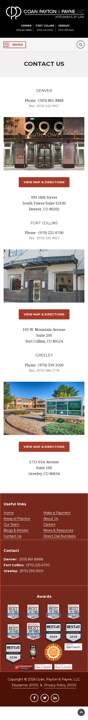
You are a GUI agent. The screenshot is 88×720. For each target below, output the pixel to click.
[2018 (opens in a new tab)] (13, 612)
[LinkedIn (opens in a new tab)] (55, 698)
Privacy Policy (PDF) (60, 685)
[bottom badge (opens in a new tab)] (23, 666)
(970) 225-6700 (45, 27)
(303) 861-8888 (24, 27)
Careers (49, 524)
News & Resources (58, 530)
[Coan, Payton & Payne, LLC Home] (45, 8)
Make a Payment (57, 513)
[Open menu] (14, 44)
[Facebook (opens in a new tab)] (34, 698)
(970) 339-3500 (66, 27)
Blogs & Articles (16, 530)
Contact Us (12, 536)
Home (9, 513)
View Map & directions (44, 182)
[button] (80, 44)
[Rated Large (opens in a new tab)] (73, 646)
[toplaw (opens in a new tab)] (33, 652)
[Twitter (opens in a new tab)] (45, 698)
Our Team (11, 524)
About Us (50, 519)
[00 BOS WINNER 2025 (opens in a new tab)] (53, 652)
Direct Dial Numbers (59, 536)
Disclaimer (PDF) (25, 685)
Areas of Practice (17, 519)
